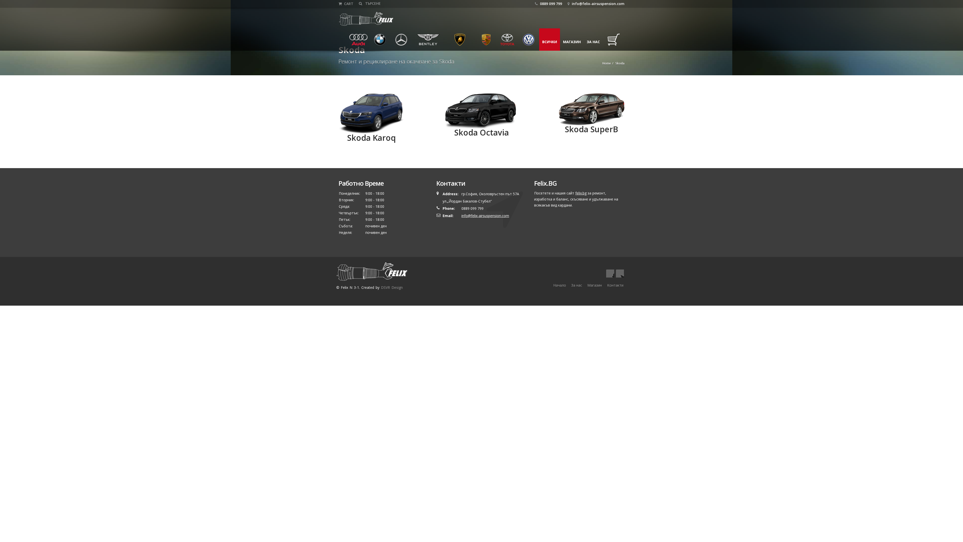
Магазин (572, 41)
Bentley (422, 41)
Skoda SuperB (591, 129)
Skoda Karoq (371, 137)
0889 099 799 (550, 3)
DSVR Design (392, 287)
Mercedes (402, 41)
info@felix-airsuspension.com (598, 3)
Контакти (615, 285)
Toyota (507, 41)
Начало (559, 285)
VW (524, 41)
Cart (348, 3)
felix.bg (581, 193)
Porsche (486, 41)
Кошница (615, 41)
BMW (376, 41)
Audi (355, 41)
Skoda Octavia (481, 132)
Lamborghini (459, 41)
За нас (593, 41)
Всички (549, 41)
